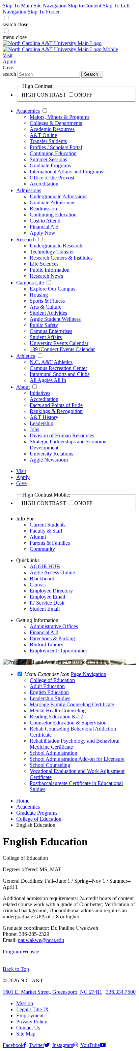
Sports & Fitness (47, 301)
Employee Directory (51, 591)
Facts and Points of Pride (56, 405)
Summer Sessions (48, 159)
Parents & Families (50, 543)
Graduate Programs (50, 165)
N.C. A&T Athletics (51, 362)
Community (42, 549)
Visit (7, 55)
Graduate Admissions (52, 202)
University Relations (51, 453)
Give (8, 67)
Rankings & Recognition (56, 411)
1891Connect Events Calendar (62, 349)
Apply (9, 61)
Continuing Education (53, 153)
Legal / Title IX (32, 1009)
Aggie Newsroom (49, 460)
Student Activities (48, 313)
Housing (39, 295)
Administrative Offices (54, 626)
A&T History (44, 417)
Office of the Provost (52, 177)
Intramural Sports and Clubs (59, 374)
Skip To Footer (44, 11)
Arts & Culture (45, 307)
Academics (28, 111)
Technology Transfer (52, 252)
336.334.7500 (121, 992)
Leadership (41, 423)
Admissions (28, 190)
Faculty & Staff (46, 531)
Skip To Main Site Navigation (34, 5)
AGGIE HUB (45, 566)
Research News (46, 276)
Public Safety (44, 325)
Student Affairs (46, 337)
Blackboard (42, 578)
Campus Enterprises (51, 331)
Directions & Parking (52, 638)
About (23, 387)
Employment (30, 1015)
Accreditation (44, 184)
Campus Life (30, 282)
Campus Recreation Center (58, 368)
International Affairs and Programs (66, 171)
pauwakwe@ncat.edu (41, 940)
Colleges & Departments (56, 123)
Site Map (25, 1034)
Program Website (21, 951)
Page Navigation (88, 674)
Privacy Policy (31, 1021)
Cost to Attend (45, 221)
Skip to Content (84, 5)
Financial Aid (44, 227)
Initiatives (40, 393)
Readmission (43, 208)
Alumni (38, 537)
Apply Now (42, 233)
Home (22, 801)
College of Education (38, 819)
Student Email (45, 609)
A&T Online (43, 135)
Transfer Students (48, 141)
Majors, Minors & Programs (59, 117)
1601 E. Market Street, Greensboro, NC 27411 (52, 992)
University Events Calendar (59, 343)
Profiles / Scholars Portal (56, 147)
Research (26, 239)
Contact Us (28, 1027)
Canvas (38, 584)
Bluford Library (46, 644)
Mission (24, 1003)
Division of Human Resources (62, 435)
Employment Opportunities (58, 650)
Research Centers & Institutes (61, 258)
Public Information (50, 270)
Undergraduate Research (56, 245)
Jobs (34, 429)
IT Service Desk (47, 603)
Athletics (25, 356)
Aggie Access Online (52, 572)
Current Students (47, 525)
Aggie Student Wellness (55, 319)
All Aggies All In (48, 380)
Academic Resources (52, 129)
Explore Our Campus (52, 289)
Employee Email (47, 597)
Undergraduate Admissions (58, 196)
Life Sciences (44, 264)
